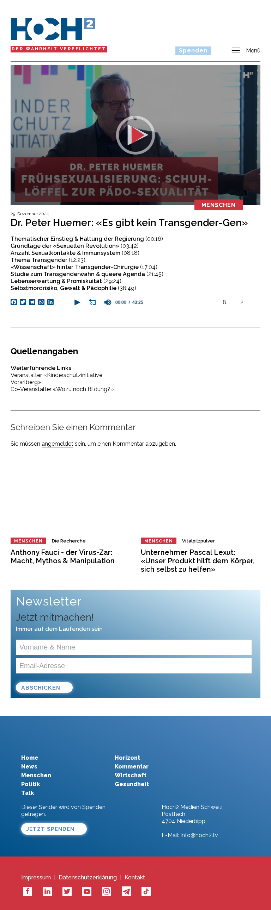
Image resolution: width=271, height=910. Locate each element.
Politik (30, 784)
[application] (143, 302)
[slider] (181, 302)
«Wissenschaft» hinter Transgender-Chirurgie (84, 267)
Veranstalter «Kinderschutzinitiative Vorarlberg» (56, 378)
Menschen (28, 541)
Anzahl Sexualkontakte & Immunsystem (75, 253)
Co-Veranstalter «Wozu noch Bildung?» (62, 389)
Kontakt (135, 877)
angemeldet (57, 443)
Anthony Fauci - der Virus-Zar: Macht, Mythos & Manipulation (63, 556)
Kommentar (132, 766)
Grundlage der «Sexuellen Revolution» (75, 246)
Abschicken (40, 688)
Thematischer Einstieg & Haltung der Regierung (87, 239)
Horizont (127, 757)
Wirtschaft (130, 775)
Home (29, 757)
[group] (107, 302)
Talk (27, 793)
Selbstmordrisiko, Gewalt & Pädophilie (73, 288)
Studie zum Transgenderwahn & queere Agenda (87, 274)
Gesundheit (132, 784)
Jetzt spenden (50, 829)
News (29, 766)
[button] (76, 302)
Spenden (193, 50)
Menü (253, 50)
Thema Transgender (48, 260)
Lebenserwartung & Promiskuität (66, 281)
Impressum (36, 877)
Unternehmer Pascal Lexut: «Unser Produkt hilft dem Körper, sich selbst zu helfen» (197, 560)
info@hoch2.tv (199, 835)
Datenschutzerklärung (88, 877)
